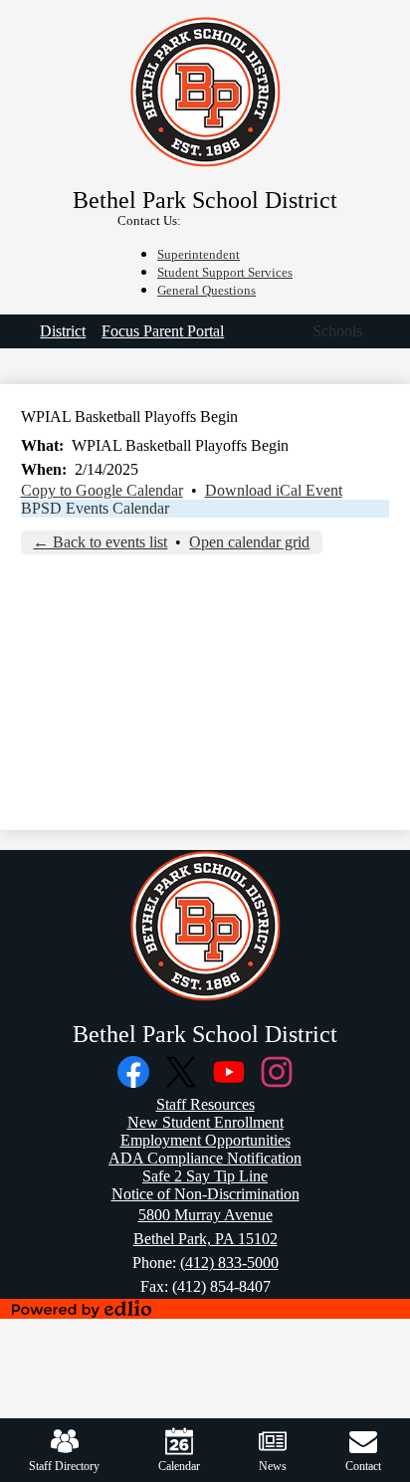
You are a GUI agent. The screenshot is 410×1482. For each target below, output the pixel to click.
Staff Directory (64, 1466)
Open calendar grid (249, 541)
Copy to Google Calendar (102, 490)
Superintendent (198, 255)
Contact (363, 1466)
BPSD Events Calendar (95, 508)
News (273, 1466)
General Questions (206, 291)
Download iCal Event (273, 490)
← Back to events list (100, 541)
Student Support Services (225, 273)
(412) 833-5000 (229, 1262)
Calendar (179, 1466)
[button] (337, 331)
